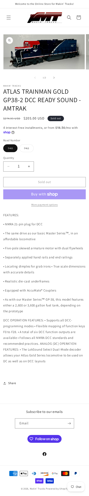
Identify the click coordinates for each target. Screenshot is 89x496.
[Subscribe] (69, 423)
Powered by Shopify (57, 488)
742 (29, 149)
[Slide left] (35, 77)
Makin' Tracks (38, 488)
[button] (8, 17)
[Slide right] (54, 77)
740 (12, 149)
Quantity (8, 158)
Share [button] (12, 383)
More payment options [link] (44, 204)
